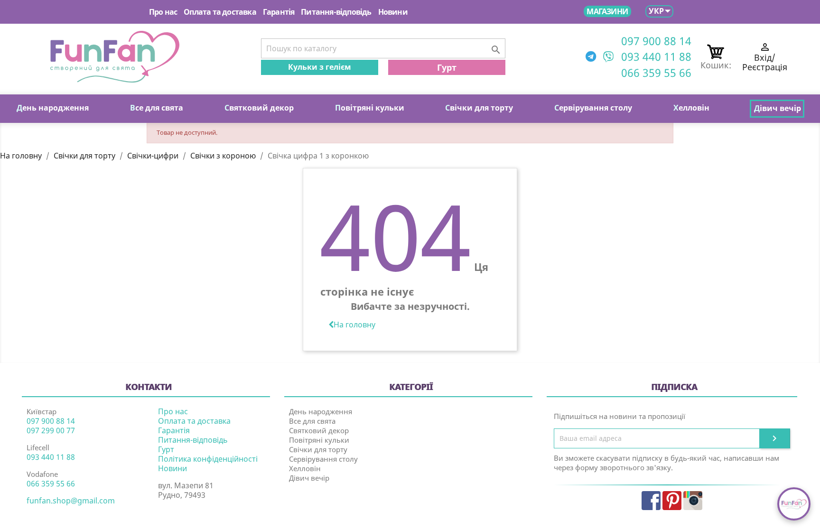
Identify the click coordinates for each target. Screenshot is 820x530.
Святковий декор (319, 430)
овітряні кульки (369, 107)
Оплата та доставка (220, 12)
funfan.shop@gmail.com (71, 500)
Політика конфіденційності (208, 459)
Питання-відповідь (336, 12)
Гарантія (279, 12)
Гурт (447, 67)
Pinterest (671, 500)
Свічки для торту (318, 449)
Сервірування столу (323, 459)
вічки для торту (479, 107)
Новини (393, 12)
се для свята (156, 107)
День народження (320, 411)
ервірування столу (593, 107)
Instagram (692, 500)
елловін (691, 107)
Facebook (651, 500)
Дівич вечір (309, 478)
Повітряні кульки (319, 440)
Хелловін (305, 468)
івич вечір (777, 108)
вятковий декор (259, 107)
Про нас (163, 12)
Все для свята (312, 421)
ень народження (53, 107)
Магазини (607, 11)
